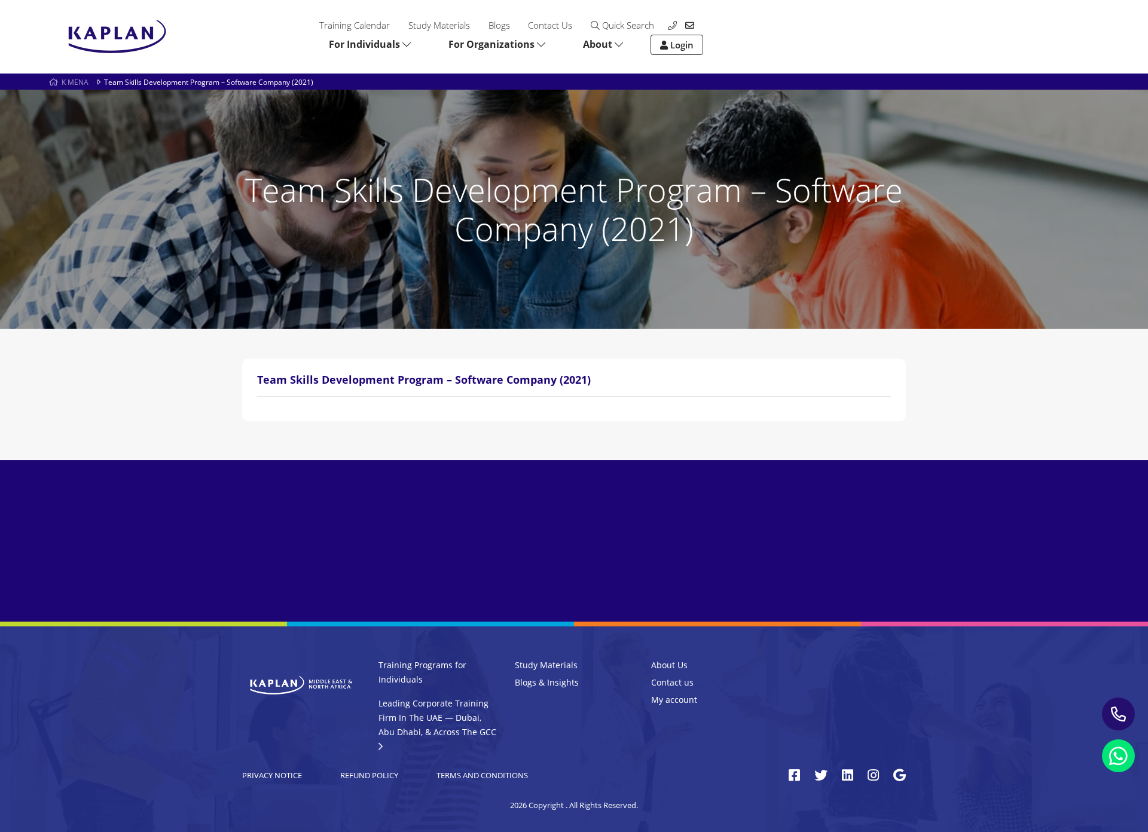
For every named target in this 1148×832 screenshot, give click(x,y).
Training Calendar (354, 25)
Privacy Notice (272, 775)
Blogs (499, 25)
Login (681, 45)
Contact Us (550, 25)
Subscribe (802, 568)
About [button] (599, 44)
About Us (669, 665)
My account (674, 699)
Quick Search (627, 25)
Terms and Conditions (482, 775)
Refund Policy (369, 775)
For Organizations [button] (492, 44)
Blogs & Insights (547, 682)
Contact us (672, 682)
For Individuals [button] (365, 44)
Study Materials (439, 25)
